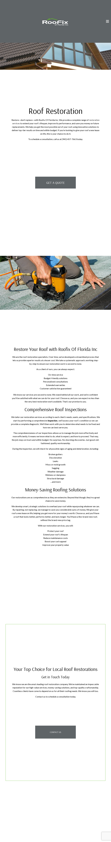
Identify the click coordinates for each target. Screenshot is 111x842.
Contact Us (55, 733)
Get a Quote (55, 183)
